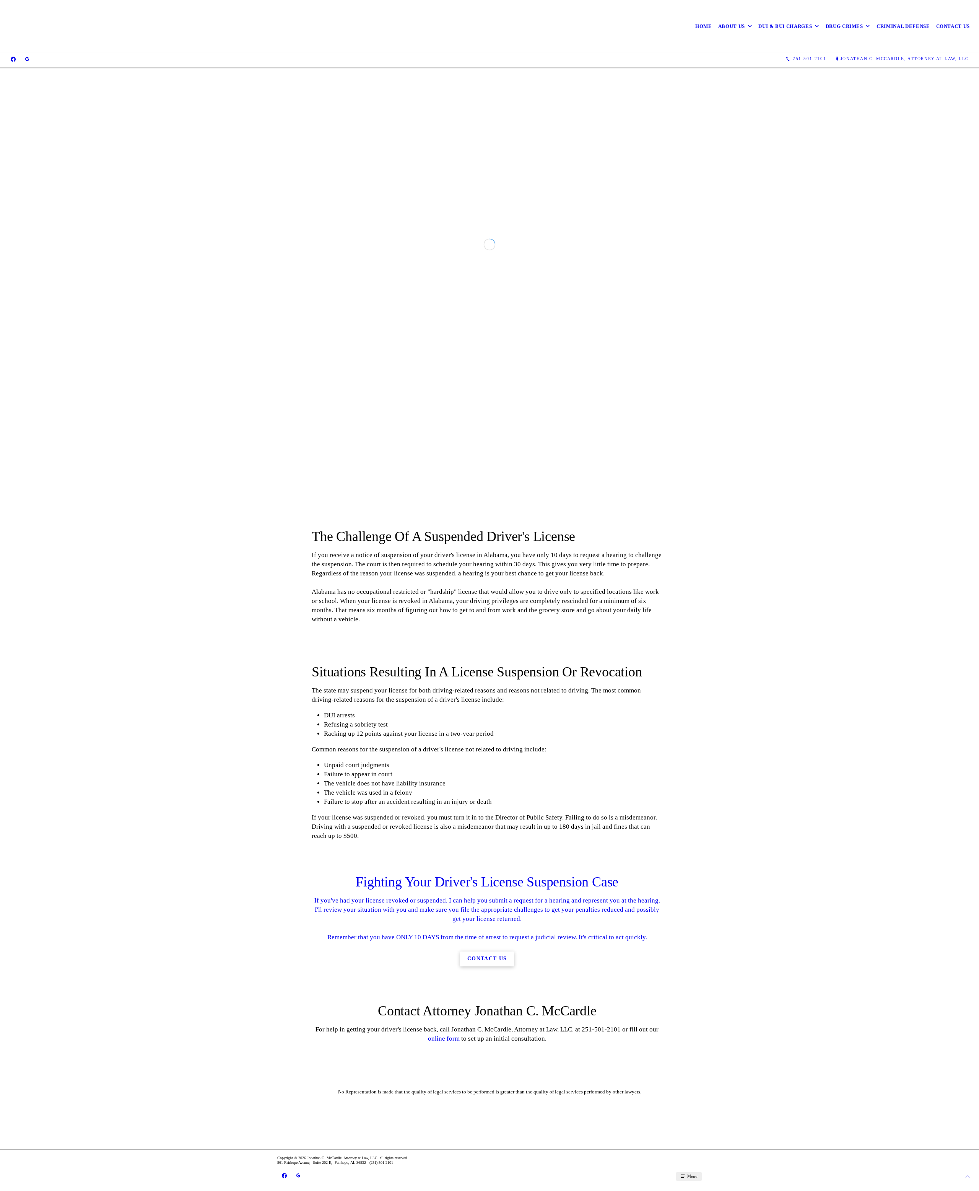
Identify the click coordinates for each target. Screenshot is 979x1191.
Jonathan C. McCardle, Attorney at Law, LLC (905, 58)
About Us (731, 26)
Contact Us (953, 26)
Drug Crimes (844, 26)
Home (703, 26)
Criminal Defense (903, 26)
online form (444, 1145)
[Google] (27, 59)
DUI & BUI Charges (785, 26)
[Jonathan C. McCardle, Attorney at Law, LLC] (124, 26)
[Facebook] (13, 59)
